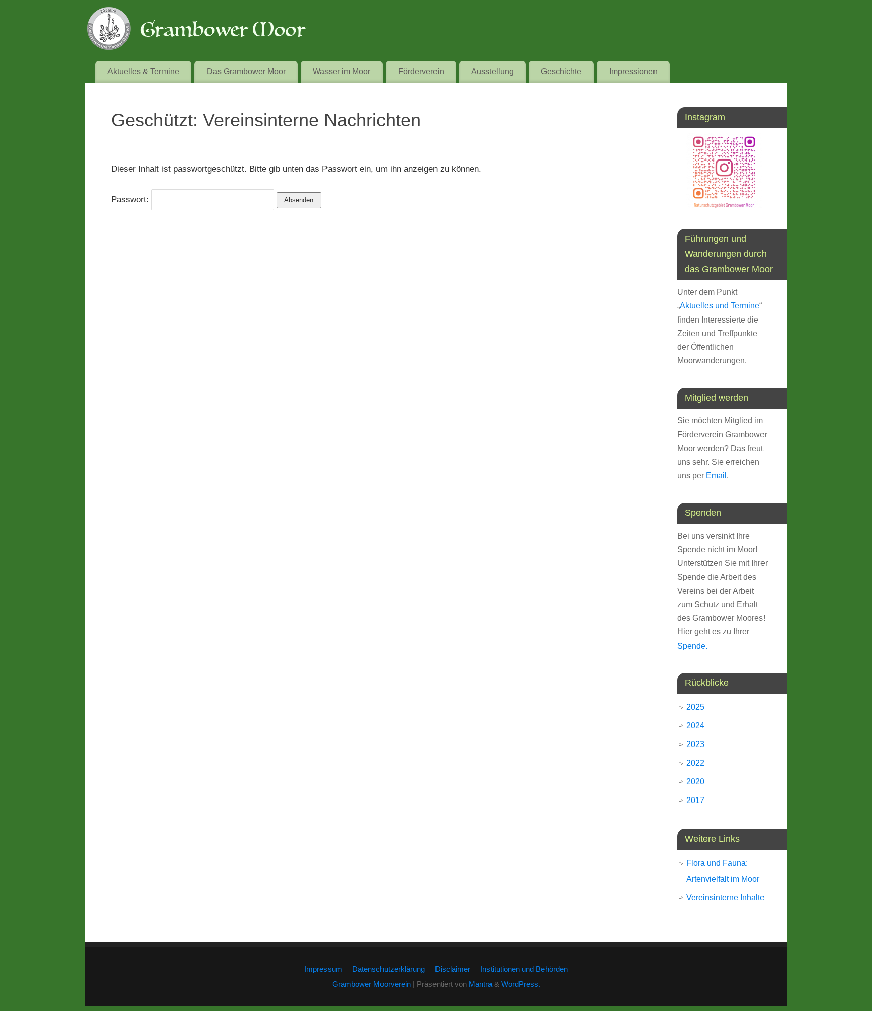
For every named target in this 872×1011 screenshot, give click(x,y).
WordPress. (520, 984)
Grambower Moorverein (371, 984)
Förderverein (421, 71)
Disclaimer (452, 969)
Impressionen (633, 71)
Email (716, 475)
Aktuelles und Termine (719, 305)
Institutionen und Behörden (524, 969)
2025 (695, 707)
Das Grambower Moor (246, 71)
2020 (695, 781)
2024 (695, 725)
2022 (695, 763)
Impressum (323, 969)
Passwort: (131, 199)
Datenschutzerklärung (388, 969)
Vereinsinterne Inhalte (725, 897)
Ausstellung (492, 71)
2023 (695, 744)
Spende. (692, 646)
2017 (695, 800)
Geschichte (561, 71)
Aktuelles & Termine (143, 71)
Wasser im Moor (341, 71)
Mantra (480, 984)
